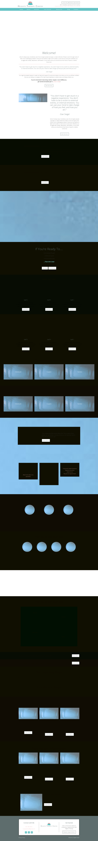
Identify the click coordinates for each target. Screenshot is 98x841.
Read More (45, 182)
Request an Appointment (70, 473)
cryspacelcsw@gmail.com (60, 6)
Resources (59, 9)
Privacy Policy (22, 837)
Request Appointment (74, 2)
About (28, 9)
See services (49, 85)
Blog (68, 9)
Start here (75, 655)
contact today (56, 81)
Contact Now (65, 2)
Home (21, 9)
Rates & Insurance (69, 470)
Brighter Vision (76, 837)
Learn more (45, 156)
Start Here (75, 663)
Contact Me (52, 268)
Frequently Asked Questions (70, 468)
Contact (76, 9)
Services (36, 9)
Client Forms (70, 472)
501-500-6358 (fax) (76, 6)
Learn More (48, 804)
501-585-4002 (69, 6)
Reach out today (49, 38)
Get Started (47, 9)
